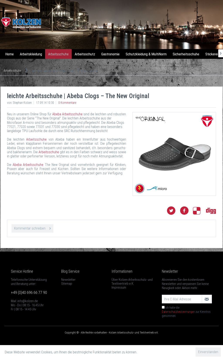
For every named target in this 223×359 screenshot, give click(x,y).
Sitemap (66, 284)
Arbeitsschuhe (36, 139)
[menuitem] (9, 54)
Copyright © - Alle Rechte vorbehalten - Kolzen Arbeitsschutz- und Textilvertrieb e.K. (112, 332)
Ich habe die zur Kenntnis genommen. (186, 312)
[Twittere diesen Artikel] (173, 210)
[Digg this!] (211, 210)
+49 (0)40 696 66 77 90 (29, 292)
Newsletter (68, 280)
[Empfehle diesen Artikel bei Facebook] (186, 210)
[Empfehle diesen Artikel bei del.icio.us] (199, 210)
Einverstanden (208, 352)
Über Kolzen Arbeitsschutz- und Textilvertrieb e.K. (132, 282)
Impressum (119, 287)
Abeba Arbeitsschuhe (67, 114)
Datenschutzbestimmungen (178, 311)
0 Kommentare (67, 102)
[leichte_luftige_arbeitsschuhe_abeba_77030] (174, 154)
